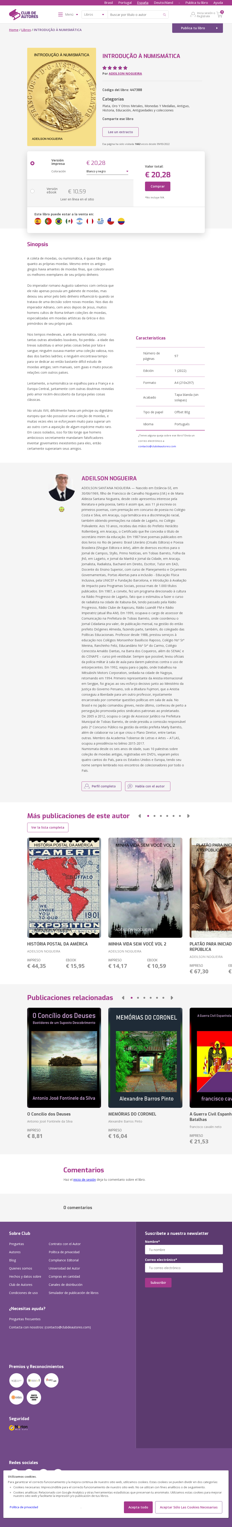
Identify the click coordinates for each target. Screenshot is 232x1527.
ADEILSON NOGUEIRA (125, 73)
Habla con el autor (150, 786)
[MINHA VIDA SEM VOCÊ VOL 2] (145, 888)
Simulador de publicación (74, 1293)
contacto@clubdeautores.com (157, 446)
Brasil (108, 2)
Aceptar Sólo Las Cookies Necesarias (189, 1507)
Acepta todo (138, 1507)
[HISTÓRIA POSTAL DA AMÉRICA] (64, 888)
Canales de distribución (65, 1284)
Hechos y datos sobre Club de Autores (25, 1280)
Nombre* (152, 1241)
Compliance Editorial (64, 1260)
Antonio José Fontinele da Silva (49, 1121)
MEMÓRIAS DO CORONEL (132, 1114)
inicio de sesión (84, 1179)
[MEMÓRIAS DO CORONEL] (145, 1058)
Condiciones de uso (23, 1293)
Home (13, 30)
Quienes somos (20, 1268)
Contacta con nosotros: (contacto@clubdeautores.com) (50, 1327)
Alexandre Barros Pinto (125, 1121)
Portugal (125, 2)
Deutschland (163, 2)
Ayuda (218, 2)
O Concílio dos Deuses (49, 1114)
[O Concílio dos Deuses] (64, 1058)
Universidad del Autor (64, 1268)
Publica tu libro (196, 2)
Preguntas (16, 1244)
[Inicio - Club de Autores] (23, 15)
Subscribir (158, 1282)
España (142, 2)
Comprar (158, 186)
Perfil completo (104, 786)
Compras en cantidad (64, 1276)
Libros (26, 30)
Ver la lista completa (47, 827)
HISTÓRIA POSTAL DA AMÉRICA (57, 944)
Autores (15, 1252)
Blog (12, 1260)
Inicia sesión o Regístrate (206, 14)
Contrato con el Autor (65, 1244)
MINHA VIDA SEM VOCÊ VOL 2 (137, 944)
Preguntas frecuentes (25, 1319)
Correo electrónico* (161, 1260)
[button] (139, 815)
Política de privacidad (24, 1507)
